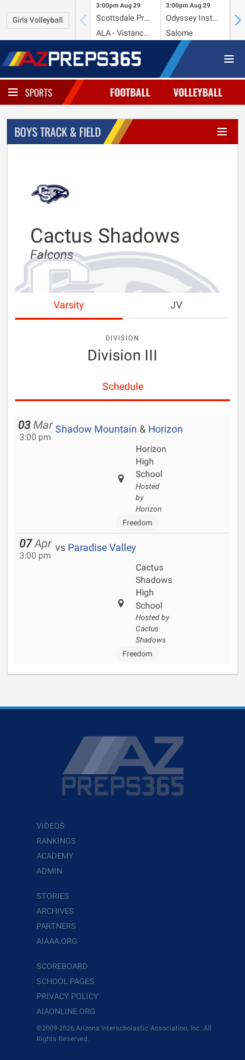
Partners (56, 926)
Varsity (68, 305)
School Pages (65, 981)
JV (176, 305)
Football (130, 92)
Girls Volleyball (38, 20)
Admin (49, 871)
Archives (55, 911)
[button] (237, 20)
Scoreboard (62, 966)
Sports (38, 92)
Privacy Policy (67, 996)
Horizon (165, 429)
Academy (55, 856)
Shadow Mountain (96, 429)
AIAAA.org (56, 941)
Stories (52, 896)
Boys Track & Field (57, 131)
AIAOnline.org (65, 1011)
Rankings (56, 841)
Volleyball (197, 92)
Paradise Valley (102, 548)
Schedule (122, 386)
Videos (50, 826)
